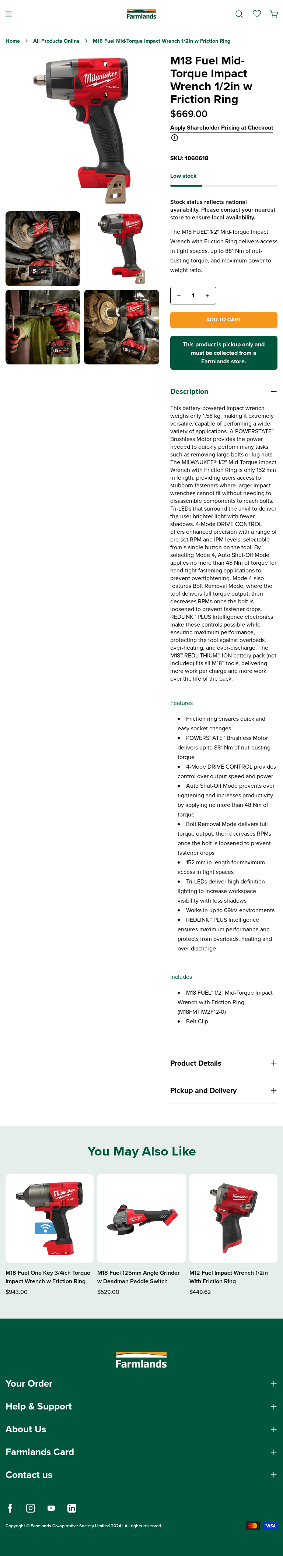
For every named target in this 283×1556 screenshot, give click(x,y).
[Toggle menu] (8, 14)
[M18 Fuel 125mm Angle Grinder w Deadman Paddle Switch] (141, 1218)
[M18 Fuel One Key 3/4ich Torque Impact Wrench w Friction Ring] (50, 1218)
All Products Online (56, 41)
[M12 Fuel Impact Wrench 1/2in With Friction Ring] (233, 1218)
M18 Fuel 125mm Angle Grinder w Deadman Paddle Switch (138, 1277)
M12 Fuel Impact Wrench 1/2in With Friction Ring (228, 1277)
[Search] (239, 14)
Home (13, 41)
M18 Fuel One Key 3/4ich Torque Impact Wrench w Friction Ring (48, 1277)
